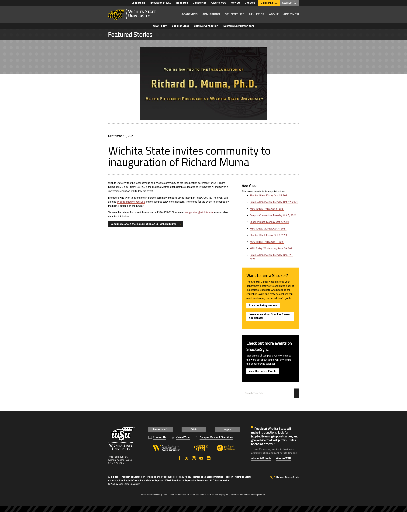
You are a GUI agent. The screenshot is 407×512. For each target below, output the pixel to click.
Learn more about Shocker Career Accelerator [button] (269, 316)
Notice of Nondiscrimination (208, 477)
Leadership (138, 2)
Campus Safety (243, 477)
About (274, 14)
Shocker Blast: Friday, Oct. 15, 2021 (269, 195)
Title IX (229, 477)
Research (182, 2)
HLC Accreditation (219, 480)
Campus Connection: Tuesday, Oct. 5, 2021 (273, 215)
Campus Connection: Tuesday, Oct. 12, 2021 (274, 202)
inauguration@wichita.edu (199, 212)
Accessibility (115, 480)
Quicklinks (267, 2)
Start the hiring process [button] (263, 305)
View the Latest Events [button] (262, 371)
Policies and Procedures (160, 477)
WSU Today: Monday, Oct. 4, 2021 (268, 228)
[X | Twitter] (187, 458)
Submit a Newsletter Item (238, 25)
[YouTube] (201, 458)
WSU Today (160, 25)
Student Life (234, 14)
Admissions (211, 14)
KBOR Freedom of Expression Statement (186, 480)
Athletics (256, 14)
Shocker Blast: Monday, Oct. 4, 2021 (269, 221)
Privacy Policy (183, 477)
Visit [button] (194, 429)
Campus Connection (206, 25)
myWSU (235, 2)
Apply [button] (227, 429)
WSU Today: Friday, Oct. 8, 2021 (267, 208)
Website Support (154, 480)
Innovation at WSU (161, 2)
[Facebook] (179, 458)
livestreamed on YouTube (131, 201)
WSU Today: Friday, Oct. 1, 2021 (267, 241)
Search (287, 2)
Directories (200, 2)
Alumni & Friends (261, 458)
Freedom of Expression (133, 477)
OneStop (250, 2)
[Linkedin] (208, 458)
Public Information (134, 480)
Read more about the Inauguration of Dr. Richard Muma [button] (143, 224)
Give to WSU (218, 2)
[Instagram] (194, 458)
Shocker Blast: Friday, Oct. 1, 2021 (268, 235)
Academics (189, 14)
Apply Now (291, 14)
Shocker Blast (180, 25)
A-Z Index (113, 477)
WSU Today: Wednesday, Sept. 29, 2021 (272, 248)
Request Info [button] (160, 429)
